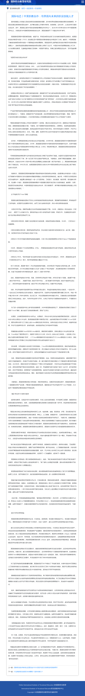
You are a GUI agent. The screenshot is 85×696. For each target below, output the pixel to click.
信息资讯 (30, 8)
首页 (23, 8)
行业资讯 (38, 8)
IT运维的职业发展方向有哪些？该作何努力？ (28, 671)
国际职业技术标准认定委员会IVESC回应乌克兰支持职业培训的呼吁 (36, 667)
